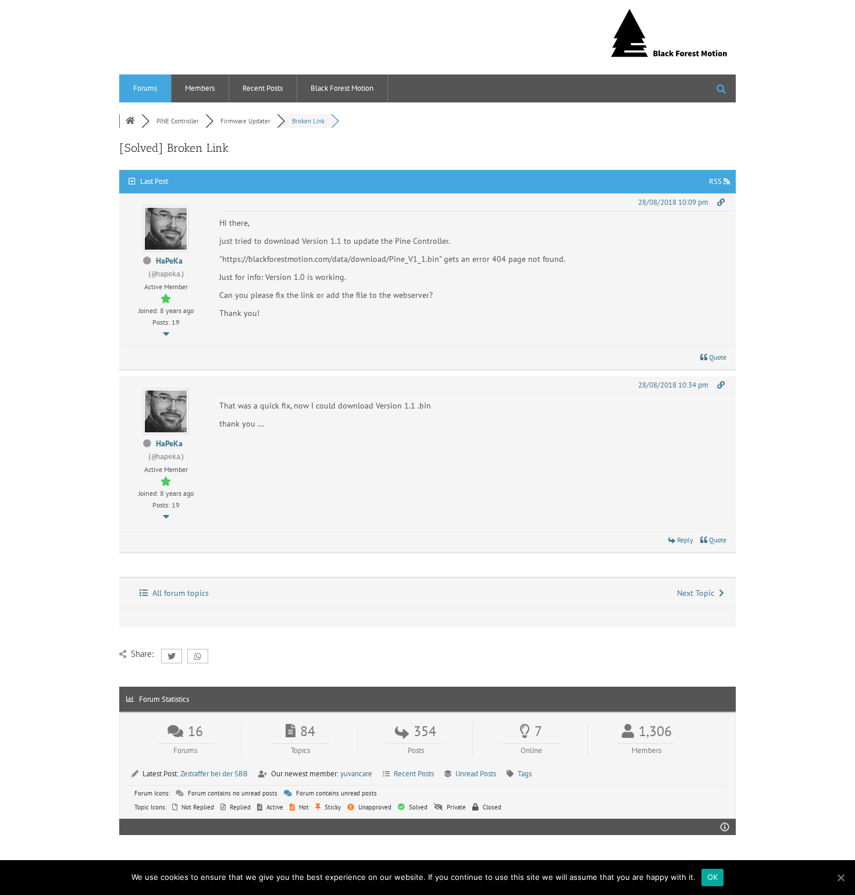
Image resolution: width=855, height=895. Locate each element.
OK (712, 877)
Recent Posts (263, 88)
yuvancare (356, 774)
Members (200, 88)
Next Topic (698, 593)
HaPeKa (169, 260)
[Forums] (130, 121)
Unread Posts (475, 774)
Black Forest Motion (342, 88)
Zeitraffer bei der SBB (214, 774)
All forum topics (178, 593)
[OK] (840, 877)
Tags (525, 774)
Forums (145, 88)
